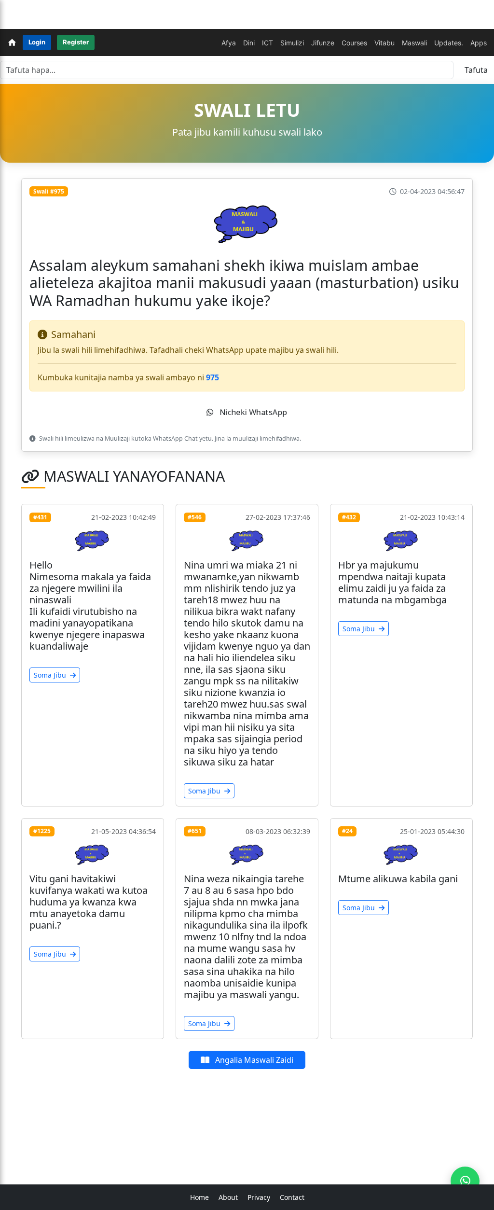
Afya (228, 43)
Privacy (258, 1197)
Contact (292, 1197)
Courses (354, 43)
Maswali (414, 43)
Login (36, 42)
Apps (478, 43)
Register (76, 42)
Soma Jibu (51, 675)
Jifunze (322, 43)
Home (199, 1197)
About (228, 1197)
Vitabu (384, 43)
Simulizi (292, 43)
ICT (267, 43)
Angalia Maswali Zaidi (253, 1060)
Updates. (448, 43)
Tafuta (476, 70)
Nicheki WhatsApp (252, 412)
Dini (249, 43)
